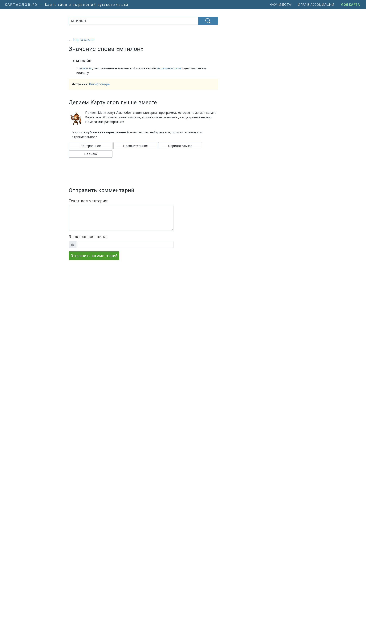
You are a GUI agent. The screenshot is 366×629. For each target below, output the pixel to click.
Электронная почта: (88, 236)
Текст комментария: (88, 201)
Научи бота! (281, 4)
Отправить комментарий (94, 255)
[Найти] (208, 21)
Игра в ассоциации (316, 4)
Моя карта (350, 4)
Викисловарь (99, 84)
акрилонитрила (169, 68)
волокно (85, 68)
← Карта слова (82, 40)
